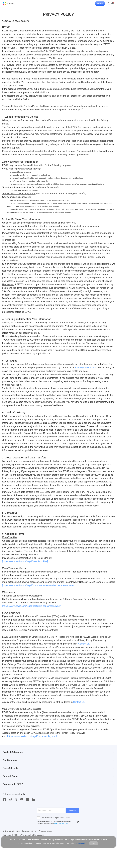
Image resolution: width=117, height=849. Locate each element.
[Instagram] (11, 799)
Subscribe (72, 810)
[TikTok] (28, 799)
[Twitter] (17, 799)
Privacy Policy (9, 831)
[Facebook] (5, 799)
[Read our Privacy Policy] (78, 822)
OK (93, 843)
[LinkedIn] (34, 799)
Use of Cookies (23, 831)
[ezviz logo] (9, 3)
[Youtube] (22, 799)
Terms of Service (39, 831)
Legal (50, 831)
